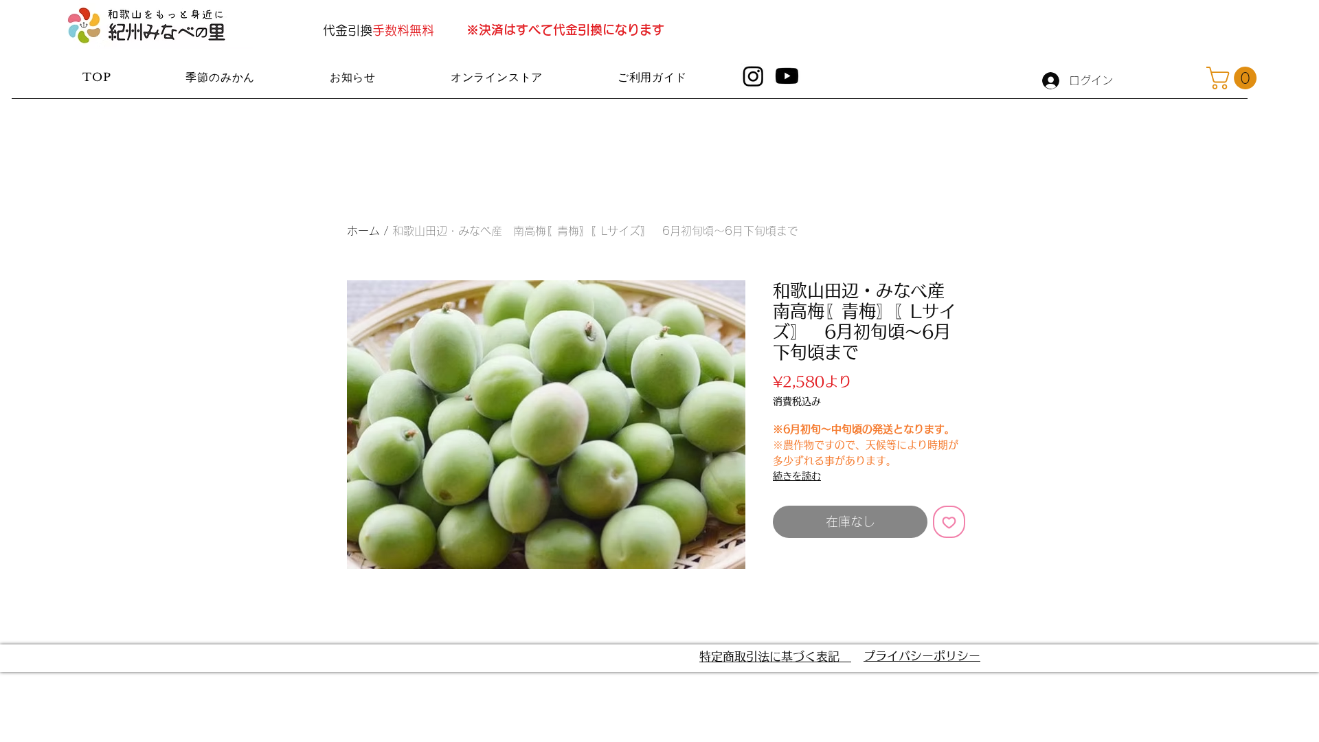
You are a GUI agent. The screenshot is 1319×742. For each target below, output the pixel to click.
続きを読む (797, 476)
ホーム (363, 230)
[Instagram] (753, 76)
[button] (1234, 78)
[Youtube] (787, 76)
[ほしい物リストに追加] (949, 522)
